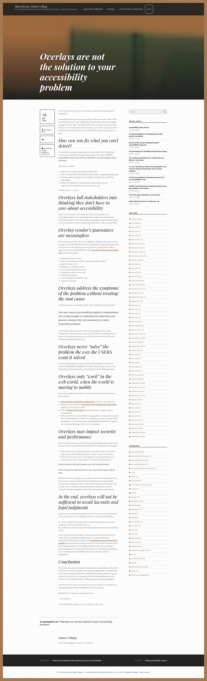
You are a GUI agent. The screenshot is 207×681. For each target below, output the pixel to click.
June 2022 (134, 264)
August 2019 (135, 400)
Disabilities (45, 152)
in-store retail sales (75, 410)
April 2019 (135, 416)
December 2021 (137, 285)
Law (132, 534)
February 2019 (136, 424)
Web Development (138, 567)
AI (132, 472)
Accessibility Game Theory (139, 127)
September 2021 (137, 297)
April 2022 (135, 272)
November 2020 (137, 338)
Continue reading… (134, 130)
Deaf (133, 489)
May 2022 (134, 268)
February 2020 (136, 375)
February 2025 (136, 248)
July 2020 (134, 354)
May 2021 (134, 313)
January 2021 (136, 330)
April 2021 (135, 317)
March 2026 (135, 240)
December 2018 (137, 432)
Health (133, 518)
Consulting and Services (140, 485)
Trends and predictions (139, 550)
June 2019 (134, 408)
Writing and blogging (139, 575)
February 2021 (136, 326)
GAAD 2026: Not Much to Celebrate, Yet (144, 201)
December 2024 (137, 252)
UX (49, 154)
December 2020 (137, 334)
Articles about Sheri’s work (131, 9)
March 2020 (135, 371)
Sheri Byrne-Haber (47, 131)
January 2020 (136, 379)
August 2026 (135, 219)
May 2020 (134, 363)
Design (44, 150)
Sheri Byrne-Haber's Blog (31, 6)
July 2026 (134, 223)
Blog (149, 9)
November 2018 (137, 436)
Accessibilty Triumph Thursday (142, 468)
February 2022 (136, 281)
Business (134, 481)
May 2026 (134, 231)
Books (133, 477)
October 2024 (136, 260)
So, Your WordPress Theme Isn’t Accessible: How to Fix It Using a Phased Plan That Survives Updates (147, 169)
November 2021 (137, 289)
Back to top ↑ (145, 672)
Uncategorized (136, 559)
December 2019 (137, 383)
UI (132, 554)
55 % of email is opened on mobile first (77, 402)
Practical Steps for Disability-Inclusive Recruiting (148, 151)
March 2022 (135, 276)
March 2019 (135, 420)
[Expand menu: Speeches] (115, 9)
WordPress (107, 672)
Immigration (136, 522)
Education (135, 509)
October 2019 (136, 391)
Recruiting (135, 542)
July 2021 (134, 305)
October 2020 (136, 342)
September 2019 (137, 395)
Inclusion (134, 526)
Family (133, 513)
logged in (73, 643)
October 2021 (136, 293)
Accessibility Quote (138, 464)
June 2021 (134, 309)
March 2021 (135, 322)
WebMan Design (131, 672)
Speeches (110, 9)
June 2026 (134, 227)
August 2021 (135, 301)
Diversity (134, 505)
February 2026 (136, 244)
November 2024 (137, 256)
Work (133, 571)
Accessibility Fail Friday (139, 456)
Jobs (132, 530)
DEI (132, 493)
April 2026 (135, 235)
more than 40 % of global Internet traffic (99, 404)
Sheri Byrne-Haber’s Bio (93, 9)
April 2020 (135, 367)
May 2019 (134, 412)
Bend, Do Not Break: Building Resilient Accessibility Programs (144, 144)
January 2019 (136, 428)
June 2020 (134, 359)
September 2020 (137, 346)
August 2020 (135, 350)
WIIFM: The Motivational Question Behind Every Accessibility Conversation (148, 187)
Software (44, 154)
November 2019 (137, 387)
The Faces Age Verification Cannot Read (144, 195)
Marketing (135, 538)
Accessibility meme (138, 460)
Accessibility (48, 148)
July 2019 (134, 404)
